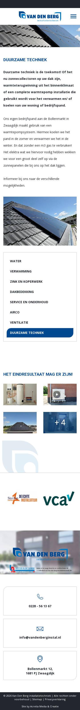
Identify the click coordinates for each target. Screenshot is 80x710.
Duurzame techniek (27, 333)
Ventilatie (19, 322)
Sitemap (37, 699)
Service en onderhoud (29, 302)
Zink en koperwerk (26, 281)
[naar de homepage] (40, 16)
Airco (15, 312)
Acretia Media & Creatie (44, 706)
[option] (21, 498)
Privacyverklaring (55, 699)
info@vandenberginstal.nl (40, 637)
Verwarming (21, 271)
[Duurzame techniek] (20, 394)
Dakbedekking (22, 292)
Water (15, 261)
